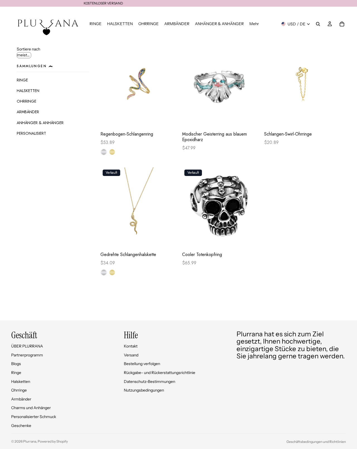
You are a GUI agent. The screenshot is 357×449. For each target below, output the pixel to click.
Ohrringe (19, 390)
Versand (131, 355)
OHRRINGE (26, 101)
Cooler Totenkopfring (202, 254)
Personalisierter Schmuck (33, 416)
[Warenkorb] (342, 24)
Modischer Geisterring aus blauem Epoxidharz (214, 137)
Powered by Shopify (53, 441)
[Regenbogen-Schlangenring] (138, 87)
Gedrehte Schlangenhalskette (128, 254)
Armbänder (21, 399)
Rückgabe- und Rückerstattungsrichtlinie (159, 372)
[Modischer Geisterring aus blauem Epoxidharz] (220, 87)
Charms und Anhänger (31, 407)
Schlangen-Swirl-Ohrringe (288, 134)
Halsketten (20, 381)
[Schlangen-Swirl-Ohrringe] (302, 87)
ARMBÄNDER (28, 111)
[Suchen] (318, 24)
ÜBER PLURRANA (27, 346)
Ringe (16, 372)
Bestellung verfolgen (142, 363)
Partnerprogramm (27, 355)
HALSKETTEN (28, 90)
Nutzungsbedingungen (144, 390)
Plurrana (29, 441)
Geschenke (21, 425)
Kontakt (131, 346)
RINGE (22, 80)
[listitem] (254, 24)
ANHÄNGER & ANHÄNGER (40, 122)
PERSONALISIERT (31, 133)
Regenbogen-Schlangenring (126, 134)
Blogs (16, 363)
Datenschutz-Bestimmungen (149, 381)
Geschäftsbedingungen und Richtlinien (316, 442)
